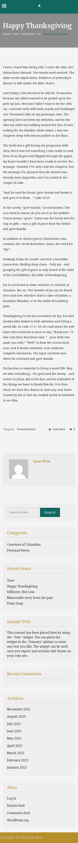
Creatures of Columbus (24, 544)
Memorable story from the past (30, 598)
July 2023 (14, 724)
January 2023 (17, 767)
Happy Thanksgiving (22, 586)
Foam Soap (15, 603)
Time (10, 580)
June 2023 (14, 731)
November (28, 34)
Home (6, 34)
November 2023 (18, 709)
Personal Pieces (26, 429)
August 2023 (16, 716)
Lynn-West (58, 429)
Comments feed (18, 813)
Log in (11, 798)
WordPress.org (18, 820)
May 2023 (14, 738)
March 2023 (15, 753)
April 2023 (14, 746)
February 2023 (17, 760)
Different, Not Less (20, 592)
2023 (16, 34)
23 (38, 34)
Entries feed (16, 805)
